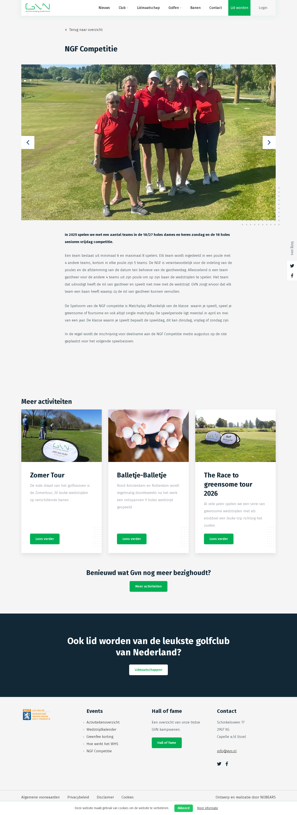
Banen (195, 8)
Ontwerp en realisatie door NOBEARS (246, 797)
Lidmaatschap (148, 8)
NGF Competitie (99, 751)
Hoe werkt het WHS (102, 744)
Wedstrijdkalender (101, 729)
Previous (27, 142)
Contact (215, 8)
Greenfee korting (100, 736)
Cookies (128, 797)
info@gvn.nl (227, 751)
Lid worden (239, 8)
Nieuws (104, 8)
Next (269, 142)
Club (122, 8)
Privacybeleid (78, 797)
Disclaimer (105, 797)
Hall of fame (166, 743)
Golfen (174, 8)
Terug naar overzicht (86, 29)
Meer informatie (207, 808)
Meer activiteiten (148, 586)
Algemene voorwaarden (40, 797)
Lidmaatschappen (148, 670)
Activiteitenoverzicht (103, 722)
